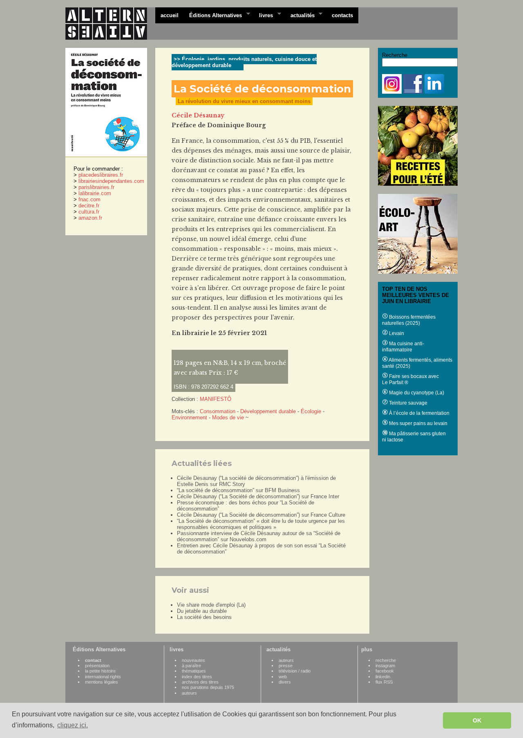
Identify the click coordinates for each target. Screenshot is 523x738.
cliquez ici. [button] (72, 725)
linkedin (382, 676)
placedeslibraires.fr (100, 175)
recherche (385, 660)
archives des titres (200, 682)
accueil (170, 15)
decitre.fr (88, 205)
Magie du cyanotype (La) (416, 393)
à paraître (191, 665)
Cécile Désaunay (198, 115)
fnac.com (89, 199)
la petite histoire (100, 670)
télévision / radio (295, 670)
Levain (396, 333)
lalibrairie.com (94, 193)
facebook (384, 670)
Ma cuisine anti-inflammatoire (403, 347)
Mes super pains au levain (417, 423)
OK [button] (477, 720)
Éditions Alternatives (213, 14)
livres (263, 14)
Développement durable (268, 411)
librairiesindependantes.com (111, 181)
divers (285, 682)
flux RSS (384, 682)
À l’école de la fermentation (418, 413)
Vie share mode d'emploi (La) (211, 605)
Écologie (311, 411)
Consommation (217, 411)
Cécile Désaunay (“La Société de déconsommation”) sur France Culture (261, 515)
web (283, 676)
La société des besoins (204, 617)
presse (286, 665)
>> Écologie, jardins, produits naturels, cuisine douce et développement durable (244, 62)
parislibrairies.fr (96, 187)
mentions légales (101, 682)
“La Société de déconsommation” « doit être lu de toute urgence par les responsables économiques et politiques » (261, 524)
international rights (103, 676)
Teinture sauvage (407, 403)
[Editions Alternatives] (110, 23)
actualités (300, 14)
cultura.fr (88, 212)
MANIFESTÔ (215, 399)
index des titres (197, 676)
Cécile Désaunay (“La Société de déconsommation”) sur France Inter (258, 496)
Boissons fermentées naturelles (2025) (409, 320)
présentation (97, 665)
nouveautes (193, 660)
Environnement (189, 417)
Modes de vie (228, 417)
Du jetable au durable (202, 611)
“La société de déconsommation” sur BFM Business (238, 490)
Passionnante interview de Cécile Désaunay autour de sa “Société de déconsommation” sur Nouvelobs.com (258, 536)
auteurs (189, 693)
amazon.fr (90, 218)
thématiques (194, 670)
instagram (385, 665)
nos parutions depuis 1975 (208, 687)
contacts (342, 15)
